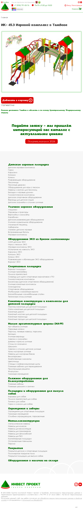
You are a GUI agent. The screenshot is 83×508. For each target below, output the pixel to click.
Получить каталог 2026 (41, 141)
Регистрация (77, 5)
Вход (69, 5)
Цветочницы (13, 361)
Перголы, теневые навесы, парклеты (25, 331)
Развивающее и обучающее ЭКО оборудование (30, 259)
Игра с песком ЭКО (17, 244)
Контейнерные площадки (20, 439)
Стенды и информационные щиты (24, 364)
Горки (11, 170)
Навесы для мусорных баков (21, 354)
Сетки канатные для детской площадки (26, 309)
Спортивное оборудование (21, 289)
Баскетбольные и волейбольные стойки (26, 294)
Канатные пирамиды (17, 317)
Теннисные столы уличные (20, 297)
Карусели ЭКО (15, 252)
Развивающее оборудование (21, 180)
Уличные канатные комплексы (22, 284)
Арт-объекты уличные (18, 326)
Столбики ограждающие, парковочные (26, 416)
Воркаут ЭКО (14, 262)
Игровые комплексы (17, 234)
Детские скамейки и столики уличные (25, 202)
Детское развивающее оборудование (26, 220)
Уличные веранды (16, 336)
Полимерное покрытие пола (21, 453)
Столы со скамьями (17, 344)
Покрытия (15, 448)
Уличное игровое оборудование (30, 206)
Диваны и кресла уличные (20, 341)
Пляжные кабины (15, 384)
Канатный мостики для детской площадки (27, 314)
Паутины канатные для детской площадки (27, 307)
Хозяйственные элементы (19, 359)
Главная (4, 17)
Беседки (12, 334)
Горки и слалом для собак (20, 404)
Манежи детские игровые (20, 229)
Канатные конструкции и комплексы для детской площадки (38, 302)
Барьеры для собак (17, 396)
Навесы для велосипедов (19, 429)
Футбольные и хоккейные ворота (23, 292)
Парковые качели (16, 329)
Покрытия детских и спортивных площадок (27, 451)
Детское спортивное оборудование (25, 197)
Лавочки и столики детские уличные (24, 349)
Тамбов (6, 2)
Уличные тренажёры (17, 272)
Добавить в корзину (15, 100)
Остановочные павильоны (20, 441)
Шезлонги (12, 346)
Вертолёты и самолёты (18, 215)
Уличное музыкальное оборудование (25, 222)
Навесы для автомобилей (20, 434)
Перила (11, 444)
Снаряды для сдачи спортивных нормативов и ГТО (31, 277)
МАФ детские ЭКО (17, 242)
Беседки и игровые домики (20, 192)
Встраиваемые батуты (18, 232)
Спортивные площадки (24, 266)
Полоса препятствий (17, 274)
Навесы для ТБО (15, 436)
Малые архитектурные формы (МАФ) (35, 323)
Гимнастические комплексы (21, 195)
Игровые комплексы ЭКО (20, 247)
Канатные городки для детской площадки (27, 319)
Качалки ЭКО (14, 254)
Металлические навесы (19, 424)
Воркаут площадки (17, 269)
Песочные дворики (16, 185)
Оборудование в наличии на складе (33, 460)
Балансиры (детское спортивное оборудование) (31, 282)
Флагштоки (13, 371)
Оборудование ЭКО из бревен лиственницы (38, 239)
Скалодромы (14, 287)
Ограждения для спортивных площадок (26, 411)
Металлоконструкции (24, 420)
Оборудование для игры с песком (24, 187)
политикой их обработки (32, 500)
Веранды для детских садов (21, 200)
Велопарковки (14, 356)
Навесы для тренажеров (19, 431)
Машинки (12, 210)
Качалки (12, 175)
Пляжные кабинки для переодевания (25, 366)
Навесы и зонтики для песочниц (22, 190)
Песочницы (13, 182)
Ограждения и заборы (23, 408)
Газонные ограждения (18, 374)
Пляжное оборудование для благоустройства (28, 379)
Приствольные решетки (19, 369)
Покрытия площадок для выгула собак (25, 456)
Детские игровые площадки (28, 164)
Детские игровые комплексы (21, 167)
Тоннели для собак (16, 401)
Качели (11, 177)
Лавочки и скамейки (17, 339)
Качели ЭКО (13, 257)
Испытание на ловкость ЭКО (21, 249)
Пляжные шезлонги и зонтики (21, 386)
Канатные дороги (16, 312)
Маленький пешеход (17, 225)
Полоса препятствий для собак (22, 399)
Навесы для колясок (17, 426)
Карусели (12, 172)
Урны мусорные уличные (19, 351)
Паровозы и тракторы (18, 212)
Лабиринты (13, 227)
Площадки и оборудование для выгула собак (35, 392)
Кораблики (13, 217)
